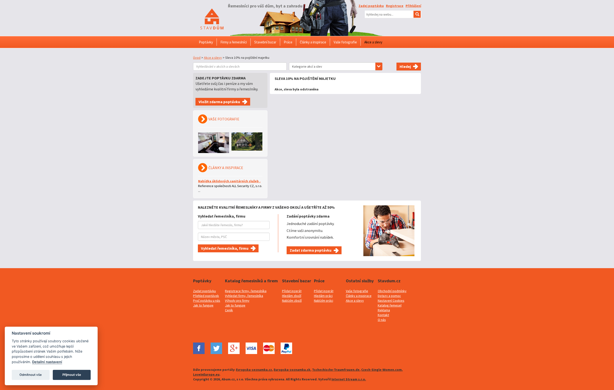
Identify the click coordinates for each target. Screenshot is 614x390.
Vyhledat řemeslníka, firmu (224, 248)
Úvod (197, 57)
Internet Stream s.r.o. (348, 379)
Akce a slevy (213, 57)
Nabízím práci (323, 300)
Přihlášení (413, 6)
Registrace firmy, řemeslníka (245, 291)
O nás (382, 320)
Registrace (394, 6)
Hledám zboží (291, 296)
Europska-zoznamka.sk (292, 369)
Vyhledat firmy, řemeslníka (244, 296)
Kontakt (383, 315)
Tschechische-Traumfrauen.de (336, 369)
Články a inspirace (359, 296)
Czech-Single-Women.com (381, 369)
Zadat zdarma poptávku (310, 250)
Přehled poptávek (206, 296)
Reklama (384, 310)
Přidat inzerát (291, 291)
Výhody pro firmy (237, 300)
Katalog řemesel (389, 305)
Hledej (405, 66)
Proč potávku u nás (206, 300)
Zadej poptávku (371, 6)
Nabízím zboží (292, 300)
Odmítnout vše (30, 375)
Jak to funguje (203, 305)
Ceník (229, 310)
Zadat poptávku (204, 291)
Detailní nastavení (47, 362)
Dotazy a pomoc (389, 296)
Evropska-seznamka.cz (254, 369)
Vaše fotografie (357, 291)
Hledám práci (323, 296)
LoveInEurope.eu (206, 374)
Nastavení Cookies (391, 300)
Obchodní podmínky (392, 291)
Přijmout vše (71, 375)
